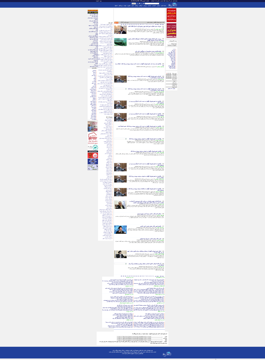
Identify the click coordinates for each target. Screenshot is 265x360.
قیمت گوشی (95, 22)
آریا (95, 76)
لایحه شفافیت (109, 151)
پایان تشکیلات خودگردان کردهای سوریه (125, 316)
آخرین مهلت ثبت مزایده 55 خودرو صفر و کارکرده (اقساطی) (151, 296)
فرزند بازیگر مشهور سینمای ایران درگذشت (124, 317)
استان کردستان (109, 167)
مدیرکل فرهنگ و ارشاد (107, 224)
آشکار (94, 78)
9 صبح (94, 73)
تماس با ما (157, 0)
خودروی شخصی (108, 205)
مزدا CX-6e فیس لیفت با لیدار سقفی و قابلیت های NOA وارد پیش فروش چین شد (116, 307)
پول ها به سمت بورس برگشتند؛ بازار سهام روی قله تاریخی (121, 284)
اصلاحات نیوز (93, 102)
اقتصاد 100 (93, 110)
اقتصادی (154, 5)
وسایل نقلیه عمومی (108, 141)
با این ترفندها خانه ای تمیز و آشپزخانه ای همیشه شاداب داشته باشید (119, 288)
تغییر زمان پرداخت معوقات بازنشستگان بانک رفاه (123, 318)
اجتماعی (149, 5)
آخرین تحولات (109, 168)
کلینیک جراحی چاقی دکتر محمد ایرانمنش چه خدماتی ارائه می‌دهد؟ (119, 322)
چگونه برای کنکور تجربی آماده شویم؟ (125, 324)
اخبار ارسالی (93, 90)
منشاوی (110, 154)
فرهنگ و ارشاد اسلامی (107, 223)
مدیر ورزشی (109, 147)
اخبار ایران (94, 93)
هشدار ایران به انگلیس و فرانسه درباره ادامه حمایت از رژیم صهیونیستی (118, 300)
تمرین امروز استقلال (107, 226)
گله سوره (110, 156)
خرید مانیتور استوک (94, 51)
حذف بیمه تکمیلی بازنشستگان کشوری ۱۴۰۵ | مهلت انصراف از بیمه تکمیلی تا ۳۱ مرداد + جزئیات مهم (143, 325)
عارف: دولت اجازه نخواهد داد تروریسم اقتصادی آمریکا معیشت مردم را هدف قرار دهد (105, 106)
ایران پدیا (96, 23)
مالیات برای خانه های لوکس (106, 133)
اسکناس (94, 99)
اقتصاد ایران (93, 116)
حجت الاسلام (109, 174)
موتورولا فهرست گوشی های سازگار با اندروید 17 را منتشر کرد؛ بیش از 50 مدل (105, 88)
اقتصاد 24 (162, 152)
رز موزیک (96, 64)
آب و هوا (168, 0)
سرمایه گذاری (109, 126)
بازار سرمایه (109, 118)
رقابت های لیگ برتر (108, 230)
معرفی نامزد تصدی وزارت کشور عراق (125, 299)
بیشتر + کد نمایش (171, 88)
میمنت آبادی (109, 144)
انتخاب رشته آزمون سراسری (106, 180)
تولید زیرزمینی (109, 189)
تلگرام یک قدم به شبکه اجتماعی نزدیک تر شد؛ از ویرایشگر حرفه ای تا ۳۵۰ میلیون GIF (115, 280)
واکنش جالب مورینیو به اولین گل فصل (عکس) (154, 317)
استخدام (153, 0)
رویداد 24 (162, 227)
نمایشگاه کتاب (109, 194)
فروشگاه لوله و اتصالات (93, 36)
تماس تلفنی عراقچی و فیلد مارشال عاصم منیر (154, 314)
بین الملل (120, 5)
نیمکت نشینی (109, 208)
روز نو (162, 79)
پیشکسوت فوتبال (108, 120)
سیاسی (158, 5)
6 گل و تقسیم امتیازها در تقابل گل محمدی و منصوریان (122, 297)
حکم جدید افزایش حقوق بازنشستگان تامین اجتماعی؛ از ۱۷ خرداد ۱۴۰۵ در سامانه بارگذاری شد (145, 326)
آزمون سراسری (108, 200)
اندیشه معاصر (157, 319)
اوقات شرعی (162, 0)
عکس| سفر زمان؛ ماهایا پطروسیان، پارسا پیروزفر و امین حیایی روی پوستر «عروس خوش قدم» (144, 283)
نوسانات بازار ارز (108, 236)
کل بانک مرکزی (108, 197)
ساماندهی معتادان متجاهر (106, 130)
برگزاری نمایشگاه (108, 186)
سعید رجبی (109, 135)
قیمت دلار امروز (94, 43)
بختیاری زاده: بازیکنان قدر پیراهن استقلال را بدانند (123, 314)
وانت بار (96, 48)
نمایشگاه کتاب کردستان (107, 217)
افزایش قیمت (109, 173)
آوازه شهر (94, 83)
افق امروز (94, 107)
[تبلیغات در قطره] (93, 13)
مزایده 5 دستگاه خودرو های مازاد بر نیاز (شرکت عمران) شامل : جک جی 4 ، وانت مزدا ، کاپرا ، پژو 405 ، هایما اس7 (140, 300)
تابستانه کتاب (109, 150)
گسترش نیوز (161, 91)
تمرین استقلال (109, 165)
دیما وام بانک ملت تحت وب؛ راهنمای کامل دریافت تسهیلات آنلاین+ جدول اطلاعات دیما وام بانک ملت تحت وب (142, 322)
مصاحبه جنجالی (108, 195)
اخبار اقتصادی (93, 92)
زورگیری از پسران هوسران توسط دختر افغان (123, 313)
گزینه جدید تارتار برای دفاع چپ (105, 30)
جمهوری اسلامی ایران (107, 227)
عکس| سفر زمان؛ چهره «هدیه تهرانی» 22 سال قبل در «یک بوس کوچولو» (149, 279)
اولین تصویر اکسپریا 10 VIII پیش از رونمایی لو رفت (122, 282)
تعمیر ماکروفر (109, 164)
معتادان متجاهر (109, 132)
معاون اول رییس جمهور (107, 220)
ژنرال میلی (109, 161)
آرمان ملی (94, 75)
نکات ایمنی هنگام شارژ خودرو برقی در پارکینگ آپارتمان (121, 308)
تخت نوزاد (96, 26)
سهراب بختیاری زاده (108, 127)
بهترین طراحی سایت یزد (93, 49)
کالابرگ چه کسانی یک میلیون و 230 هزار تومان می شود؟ (121, 289)
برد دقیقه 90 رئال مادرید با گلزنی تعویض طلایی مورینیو (121, 296)
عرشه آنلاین (161, 140)
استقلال (94, 98)
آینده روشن (93, 87)
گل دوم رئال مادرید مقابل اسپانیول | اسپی (155, 288)
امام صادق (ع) (109, 129)
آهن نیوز (94, 86)
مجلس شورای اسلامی (107, 235)
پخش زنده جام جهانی (93, 37)
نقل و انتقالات (109, 162)
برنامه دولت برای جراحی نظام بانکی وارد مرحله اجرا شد (121, 291)
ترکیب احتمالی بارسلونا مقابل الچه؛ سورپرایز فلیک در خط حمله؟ (151, 292)
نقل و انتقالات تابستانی (107, 214)
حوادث (125, 5)
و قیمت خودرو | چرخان (124, 302)
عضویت (97, 0)
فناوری (129, 5)
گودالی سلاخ (109, 145)
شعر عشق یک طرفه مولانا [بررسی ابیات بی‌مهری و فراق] (121, 326)
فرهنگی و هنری (108, 199)
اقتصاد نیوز (94, 119)
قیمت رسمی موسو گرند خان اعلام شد (125, 305)
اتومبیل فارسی (93, 89)
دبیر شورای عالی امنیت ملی (106, 212)
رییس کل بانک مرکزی (107, 183)
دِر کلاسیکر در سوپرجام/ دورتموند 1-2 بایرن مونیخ (123, 292)
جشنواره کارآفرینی (108, 142)
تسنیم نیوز (127, 294)
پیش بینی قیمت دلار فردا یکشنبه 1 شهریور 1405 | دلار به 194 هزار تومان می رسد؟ (105, 77)
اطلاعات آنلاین (161, 254)
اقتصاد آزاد (158, 277)
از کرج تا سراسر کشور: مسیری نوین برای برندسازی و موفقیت (151, 284)
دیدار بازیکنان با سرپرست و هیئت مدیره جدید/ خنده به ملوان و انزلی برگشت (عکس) (147, 316)
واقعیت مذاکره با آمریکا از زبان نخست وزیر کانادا (123, 290)
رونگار (159, 311)
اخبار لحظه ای (93, 96)
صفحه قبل (161, 24)
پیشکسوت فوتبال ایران (107, 218)
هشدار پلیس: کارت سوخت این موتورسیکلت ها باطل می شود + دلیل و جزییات (148, 307)
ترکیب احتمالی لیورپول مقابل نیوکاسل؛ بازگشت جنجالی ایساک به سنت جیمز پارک (147, 290)
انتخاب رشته (109, 206)
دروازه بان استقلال (108, 229)
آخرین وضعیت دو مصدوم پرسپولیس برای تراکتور (154, 282)
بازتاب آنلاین (161, 179)
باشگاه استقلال (109, 191)
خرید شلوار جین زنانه (93, 20)
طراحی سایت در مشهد (93, 25)
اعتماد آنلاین (93, 105)
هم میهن (162, 215)
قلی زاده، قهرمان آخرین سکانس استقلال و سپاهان (153, 318)
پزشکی (136, 5)
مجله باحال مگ (95, 16)
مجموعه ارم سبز (108, 153)
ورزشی (145, 5)
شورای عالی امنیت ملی (107, 221)
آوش (95, 84)
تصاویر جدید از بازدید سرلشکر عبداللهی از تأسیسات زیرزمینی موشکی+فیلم (106, 43)
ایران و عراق (109, 170)
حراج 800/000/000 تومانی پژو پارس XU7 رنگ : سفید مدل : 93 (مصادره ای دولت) (147, 297)
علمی (132, 5)
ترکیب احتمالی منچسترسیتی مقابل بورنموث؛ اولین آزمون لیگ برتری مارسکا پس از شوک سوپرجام (144, 291)
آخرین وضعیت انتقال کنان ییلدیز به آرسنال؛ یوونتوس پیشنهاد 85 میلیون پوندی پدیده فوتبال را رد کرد (144, 305)
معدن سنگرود (109, 159)
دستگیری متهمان (108, 124)
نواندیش (162, 66)
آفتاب (95, 79)
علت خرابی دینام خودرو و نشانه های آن (125, 306)
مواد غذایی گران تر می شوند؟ (158, 280)
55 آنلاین (94, 70)
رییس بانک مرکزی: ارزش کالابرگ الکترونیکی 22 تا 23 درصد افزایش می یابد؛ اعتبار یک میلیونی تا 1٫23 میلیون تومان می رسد (138, 308)
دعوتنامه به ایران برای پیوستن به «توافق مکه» (154, 313)
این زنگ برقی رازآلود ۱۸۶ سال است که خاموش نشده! (121, 279)
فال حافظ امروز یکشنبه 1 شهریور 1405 (156, 306)
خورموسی (109, 158)
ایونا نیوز (158, 302)
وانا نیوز (162, 116)
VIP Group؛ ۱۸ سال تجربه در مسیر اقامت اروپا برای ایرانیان (120, 325)
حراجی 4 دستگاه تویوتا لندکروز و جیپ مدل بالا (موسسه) (152, 299)
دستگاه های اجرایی (108, 233)
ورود (100, 0)
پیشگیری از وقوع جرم (107, 182)
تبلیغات (127, 319)
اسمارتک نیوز (93, 101)
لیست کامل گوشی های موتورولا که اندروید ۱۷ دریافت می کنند (120, 283)
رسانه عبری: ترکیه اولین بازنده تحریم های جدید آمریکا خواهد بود (120, 301)
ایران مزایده (157, 294)
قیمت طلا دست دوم (94, 14)
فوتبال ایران (109, 203)
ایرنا (163, 266)
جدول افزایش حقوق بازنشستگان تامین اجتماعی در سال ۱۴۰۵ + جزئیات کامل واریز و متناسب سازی (143, 323)
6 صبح (94, 72)
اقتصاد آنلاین (161, 104)
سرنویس (127, 285)
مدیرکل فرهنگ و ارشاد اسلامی (105, 209)
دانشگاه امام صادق (108, 123)
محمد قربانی (109, 177)
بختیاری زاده (109, 121)
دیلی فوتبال (161, 52)
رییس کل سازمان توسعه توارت (105, 138)
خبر (171, 0)
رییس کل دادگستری (108, 188)
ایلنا (163, 41)
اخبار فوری (93, 95)
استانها (116, 5)
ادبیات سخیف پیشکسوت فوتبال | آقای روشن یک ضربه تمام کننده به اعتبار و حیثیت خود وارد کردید (105, 38)
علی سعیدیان (109, 139)
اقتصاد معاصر (93, 117)
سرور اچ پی (95, 40)
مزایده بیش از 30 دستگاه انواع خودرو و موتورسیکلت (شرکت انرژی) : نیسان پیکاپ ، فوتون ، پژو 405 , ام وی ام (141, 301)
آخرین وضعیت (109, 171)
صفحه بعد (157, 24)
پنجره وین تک (95, 42)
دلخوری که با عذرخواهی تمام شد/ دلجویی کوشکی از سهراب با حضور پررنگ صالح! (105, 99)
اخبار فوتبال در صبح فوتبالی (159, 285)
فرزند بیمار (109, 176)
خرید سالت (95, 57)
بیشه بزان (110, 148)
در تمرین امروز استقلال (107, 215)
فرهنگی (140, 5)
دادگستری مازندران (108, 185)
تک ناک (127, 277)
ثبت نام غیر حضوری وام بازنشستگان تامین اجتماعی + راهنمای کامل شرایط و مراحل (147, 324)
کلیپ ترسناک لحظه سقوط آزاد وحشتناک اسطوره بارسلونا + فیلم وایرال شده (105, 33)
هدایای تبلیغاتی (95, 55)
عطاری (96, 34)
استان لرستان (109, 202)
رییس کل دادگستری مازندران (106, 179)
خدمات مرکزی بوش (94, 66)
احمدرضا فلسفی (108, 136)
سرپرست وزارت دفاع (107, 238)
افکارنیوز (162, 240)
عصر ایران (162, 127)
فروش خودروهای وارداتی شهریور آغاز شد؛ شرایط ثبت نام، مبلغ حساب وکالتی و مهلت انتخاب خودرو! (112, 309)
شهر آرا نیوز (161, 29)
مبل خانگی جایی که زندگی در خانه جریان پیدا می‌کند (122, 323)
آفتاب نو (94, 81)
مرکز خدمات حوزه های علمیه (106, 211)
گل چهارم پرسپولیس (107, 232)
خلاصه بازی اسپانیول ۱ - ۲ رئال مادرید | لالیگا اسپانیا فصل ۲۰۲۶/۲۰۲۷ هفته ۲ (148, 289)
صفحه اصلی (175, 0)
